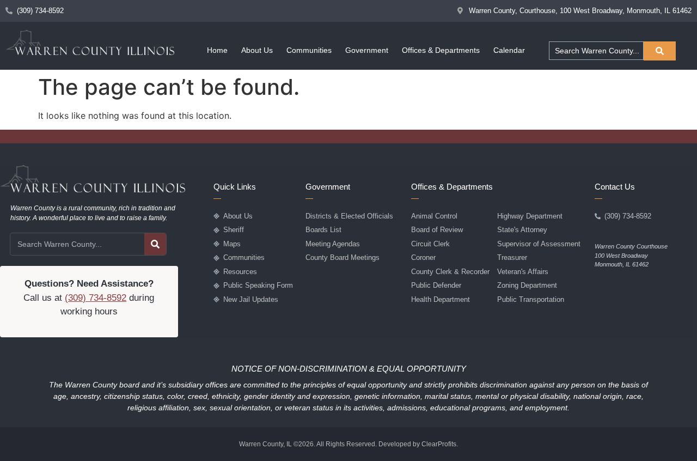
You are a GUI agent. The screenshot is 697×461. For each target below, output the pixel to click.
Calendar (509, 50)
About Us (257, 50)
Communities (309, 50)
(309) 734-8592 (95, 298)
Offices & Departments (441, 50)
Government (366, 50)
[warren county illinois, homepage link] (89, 42)
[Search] (155, 244)
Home (217, 50)
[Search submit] (660, 50)
